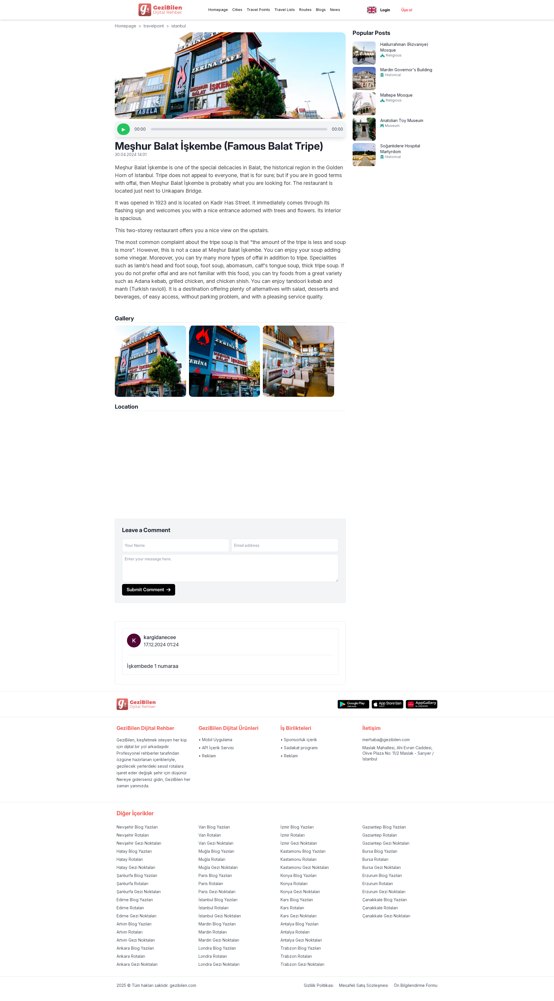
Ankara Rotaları (131, 956)
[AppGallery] (421, 704)
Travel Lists (284, 9)
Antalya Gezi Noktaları (301, 940)
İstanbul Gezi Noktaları (220, 915)
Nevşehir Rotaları (133, 835)
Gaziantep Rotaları (379, 835)
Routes (305, 9)
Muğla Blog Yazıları (216, 851)
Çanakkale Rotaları (380, 907)
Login (385, 9)
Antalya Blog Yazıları (299, 923)
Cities (237, 9)
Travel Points (258, 9)
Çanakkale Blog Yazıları (384, 899)
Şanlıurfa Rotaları (132, 883)
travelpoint (154, 25)
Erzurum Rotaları (377, 883)
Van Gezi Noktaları (216, 843)
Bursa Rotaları (375, 859)
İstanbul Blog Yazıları (218, 899)
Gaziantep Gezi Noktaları (385, 843)
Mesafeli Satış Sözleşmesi (363, 985)
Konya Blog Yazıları (298, 875)
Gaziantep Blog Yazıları (384, 827)
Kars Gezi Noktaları (298, 915)
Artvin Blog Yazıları (134, 923)
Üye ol (406, 9)
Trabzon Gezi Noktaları (302, 964)
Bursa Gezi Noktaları (381, 867)
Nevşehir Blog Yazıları (137, 827)
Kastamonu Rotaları (298, 859)
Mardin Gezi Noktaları (219, 940)
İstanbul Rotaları (214, 907)
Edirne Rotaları (130, 907)
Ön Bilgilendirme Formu (415, 985)
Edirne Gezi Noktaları (136, 915)
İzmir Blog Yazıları (297, 827)
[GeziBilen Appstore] (387, 704)
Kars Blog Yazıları (296, 899)
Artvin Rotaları (130, 931)
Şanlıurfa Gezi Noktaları (139, 891)
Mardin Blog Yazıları (217, 923)
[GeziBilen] (160, 9)
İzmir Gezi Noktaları (298, 843)
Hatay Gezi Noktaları (136, 867)
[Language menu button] (372, 10)
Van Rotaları (210, 835)
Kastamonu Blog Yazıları (302, 851)
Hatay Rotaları (130, 859)
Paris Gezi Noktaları (217, 891)
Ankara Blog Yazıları (135, 948)
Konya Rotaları (294, 883)
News (335, 9)
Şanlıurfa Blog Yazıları (137, 875)
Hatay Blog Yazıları (134, 851)
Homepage (218, 9)
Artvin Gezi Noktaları (136, 940)
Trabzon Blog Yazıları (300, 948)
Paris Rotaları (211, 883)
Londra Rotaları (213, 956)
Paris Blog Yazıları (215, 875)
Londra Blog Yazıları (217, 948)
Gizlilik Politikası (318, 985)
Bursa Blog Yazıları (379, 851)
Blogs (321, 9)
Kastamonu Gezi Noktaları (304, 867)
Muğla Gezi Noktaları (218, 867)
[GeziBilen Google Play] (353, 704)
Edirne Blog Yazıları (135, 899)
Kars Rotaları (292, 907)
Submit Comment (145, 589)
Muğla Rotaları (212, 859)
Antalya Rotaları (295, 931)
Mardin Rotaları (213, 931)
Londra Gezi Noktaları (219, 964)
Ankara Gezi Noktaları (137, 964)
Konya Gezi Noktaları (300, 891)
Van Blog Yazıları (214, 827)
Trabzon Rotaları (296, 956)
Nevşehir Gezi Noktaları (139, 843)
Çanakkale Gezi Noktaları (386, 915)
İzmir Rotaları (292, 835)
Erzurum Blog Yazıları (382, 875)
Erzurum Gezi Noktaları (383, 891)
